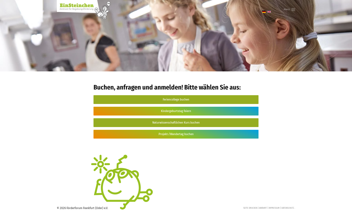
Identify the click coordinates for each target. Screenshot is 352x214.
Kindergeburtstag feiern (176, 111)
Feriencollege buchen (176, 99)
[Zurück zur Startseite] (84, 9)
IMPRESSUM (274, 208)
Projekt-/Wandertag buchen (176, 134)
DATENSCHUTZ (287, 208)
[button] (289, 9)
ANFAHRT (263, 208)
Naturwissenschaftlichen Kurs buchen (176, 122)
